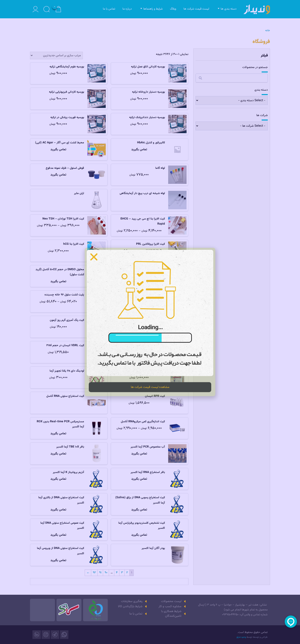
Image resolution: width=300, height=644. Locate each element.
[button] (94, 257)
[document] (150, 322)
